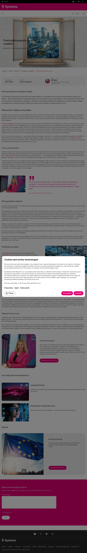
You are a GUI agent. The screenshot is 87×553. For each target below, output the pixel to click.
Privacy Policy (8, 288)
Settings (11, 293)
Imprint (16, 288)
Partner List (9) (24, 288)
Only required (67, 293)
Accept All (78, 293)
